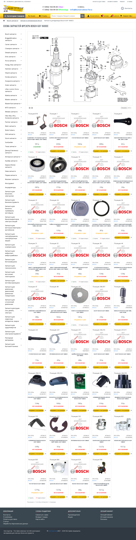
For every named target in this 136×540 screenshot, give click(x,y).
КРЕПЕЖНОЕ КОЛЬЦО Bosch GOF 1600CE (123, 268)
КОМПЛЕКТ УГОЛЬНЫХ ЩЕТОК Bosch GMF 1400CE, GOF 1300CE (37, 138)
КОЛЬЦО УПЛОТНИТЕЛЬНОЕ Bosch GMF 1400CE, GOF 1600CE (101, 225)
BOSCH (30, 134)
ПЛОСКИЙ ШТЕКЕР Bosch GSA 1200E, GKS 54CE (37, 225)
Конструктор (52, 531)
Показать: (124, 108)
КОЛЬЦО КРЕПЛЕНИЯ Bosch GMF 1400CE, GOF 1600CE (58, 441)
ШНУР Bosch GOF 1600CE (101, 138)
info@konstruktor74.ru (81, 9)
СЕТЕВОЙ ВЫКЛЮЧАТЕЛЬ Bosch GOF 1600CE (80, 398)
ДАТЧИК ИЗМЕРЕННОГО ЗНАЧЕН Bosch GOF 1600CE (58, 311)
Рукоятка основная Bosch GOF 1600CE (37, 398)
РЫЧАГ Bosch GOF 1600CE (80, 484)
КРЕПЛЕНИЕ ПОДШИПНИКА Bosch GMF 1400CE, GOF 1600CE (79, 225)
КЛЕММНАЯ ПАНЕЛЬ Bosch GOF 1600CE (101, 398)
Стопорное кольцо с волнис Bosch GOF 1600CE (101, 268)
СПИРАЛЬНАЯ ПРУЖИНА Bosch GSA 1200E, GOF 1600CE (123, 181)
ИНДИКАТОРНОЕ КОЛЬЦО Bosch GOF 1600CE (123, 398)
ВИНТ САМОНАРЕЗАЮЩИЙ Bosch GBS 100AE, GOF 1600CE (123, 225)
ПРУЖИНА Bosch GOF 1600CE (58, 354)
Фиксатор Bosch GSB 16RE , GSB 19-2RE (123, 311)
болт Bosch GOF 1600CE (101, 311)
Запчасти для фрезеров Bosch (31, 21)
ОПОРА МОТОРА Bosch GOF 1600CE (101, 441)
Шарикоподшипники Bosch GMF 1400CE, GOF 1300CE (37, 181)
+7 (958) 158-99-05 (52, 7)
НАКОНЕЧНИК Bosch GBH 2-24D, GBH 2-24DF (123, 138)
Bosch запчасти (12, 21)
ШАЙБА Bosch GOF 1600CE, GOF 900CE (80, 354)
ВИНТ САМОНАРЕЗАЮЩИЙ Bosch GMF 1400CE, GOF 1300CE (58, 268)
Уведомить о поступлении (58, 151)
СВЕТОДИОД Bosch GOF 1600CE (80, 268)
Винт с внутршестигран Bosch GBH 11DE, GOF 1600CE (101, 181)
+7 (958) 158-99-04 (55, 9)
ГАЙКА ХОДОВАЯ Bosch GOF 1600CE (58, 225)
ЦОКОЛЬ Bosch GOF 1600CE (58, 484)
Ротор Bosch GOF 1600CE (37, 484)
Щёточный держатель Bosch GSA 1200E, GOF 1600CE (80, 181)
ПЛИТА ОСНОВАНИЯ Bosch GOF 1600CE (80, 311)
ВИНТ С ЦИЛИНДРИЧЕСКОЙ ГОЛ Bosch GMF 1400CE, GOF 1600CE (37, 269)
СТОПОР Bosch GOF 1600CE (37, 354)
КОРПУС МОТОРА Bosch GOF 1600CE (58, 138)
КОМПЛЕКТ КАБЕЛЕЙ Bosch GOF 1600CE (37, 311)
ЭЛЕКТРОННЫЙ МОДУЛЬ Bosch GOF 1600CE (101, 484)
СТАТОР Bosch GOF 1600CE (80, 138)
